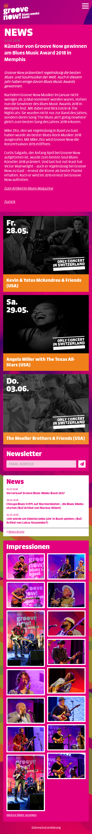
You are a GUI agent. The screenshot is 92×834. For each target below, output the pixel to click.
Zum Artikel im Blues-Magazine (28, 188)
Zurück (9, 202)
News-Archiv (16, 531)
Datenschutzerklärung (46, 827)
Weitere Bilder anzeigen (21, 815)
